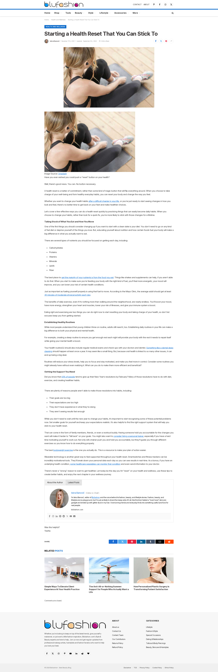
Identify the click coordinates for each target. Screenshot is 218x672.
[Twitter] (67, 516)
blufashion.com (77, 510)
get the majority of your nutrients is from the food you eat (87, 277)
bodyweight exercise (63, 450)
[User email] (74, 516)
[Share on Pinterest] (166, 41)
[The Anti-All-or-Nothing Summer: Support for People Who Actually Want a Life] (109, 570)
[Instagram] (53, 516)
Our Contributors (118, 639)
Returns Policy (117, 643)
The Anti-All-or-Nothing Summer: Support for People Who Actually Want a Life (109, 589)
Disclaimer (127, 668)
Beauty (78, 13)
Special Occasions (153, 635)
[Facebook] (49, 516)
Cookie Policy (157, 668)
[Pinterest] (60, 516)
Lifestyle (104, 13)
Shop (56, 13)
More (135, 13)
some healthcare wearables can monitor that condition (95, 464)
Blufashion (96, 497)
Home (47, 13)
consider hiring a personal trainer (128, 436)
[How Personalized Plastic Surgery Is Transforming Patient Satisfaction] (154, 570)
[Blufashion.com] (63, 4)
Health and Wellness (58, 20)
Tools (68, 13)
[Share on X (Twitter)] (161, 41)
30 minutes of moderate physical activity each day (67, 295)
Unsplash (62, 173)
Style (90, 13)
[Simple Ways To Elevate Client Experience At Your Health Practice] (64, 570)
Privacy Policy (144, 668)
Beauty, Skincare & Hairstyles (157, 647)
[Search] (172, 13)
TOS (135, 668)
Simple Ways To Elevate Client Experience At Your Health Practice (61, 588)
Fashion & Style (152, 631)
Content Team (117, 635)
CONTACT (137, 4)
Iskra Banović (55, 41)
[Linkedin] (57, 516)
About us (115, 627)
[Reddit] (64, 516)
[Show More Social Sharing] (171, 41)
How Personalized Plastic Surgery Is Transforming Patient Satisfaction (151, 588)
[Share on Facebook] (156, 41)
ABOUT (147, 4)
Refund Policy (117, 647)
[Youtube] (71, 516)
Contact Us (116, 631)
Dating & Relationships (154, 639)
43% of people (68, 377)
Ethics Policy (169, 668)
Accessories (120, 13)
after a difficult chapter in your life (104, 201)
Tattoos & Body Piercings (156, 643)
